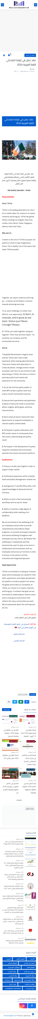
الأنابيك (32, 959)
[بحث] (2, 4)
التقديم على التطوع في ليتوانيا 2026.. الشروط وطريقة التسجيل (11, 733)
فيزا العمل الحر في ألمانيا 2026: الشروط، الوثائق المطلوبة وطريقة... (29, 788)
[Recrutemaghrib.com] (19, 4)
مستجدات (7, 980)
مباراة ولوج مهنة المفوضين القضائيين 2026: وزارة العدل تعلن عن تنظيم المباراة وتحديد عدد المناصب (12, 910)
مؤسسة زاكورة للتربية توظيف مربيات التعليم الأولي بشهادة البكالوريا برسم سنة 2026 (12, 898)
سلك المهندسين (29, 980)
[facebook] (32, 1005)
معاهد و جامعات (30, 984)
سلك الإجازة (12, 971)
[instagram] (23, 1005)
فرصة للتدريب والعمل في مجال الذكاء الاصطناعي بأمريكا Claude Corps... (29, 760)
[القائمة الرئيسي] (35, 4)
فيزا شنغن (17, 980)
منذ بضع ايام (31, 727)
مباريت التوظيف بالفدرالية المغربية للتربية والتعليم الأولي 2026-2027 (13, 887)
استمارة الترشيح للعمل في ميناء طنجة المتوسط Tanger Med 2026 (13, 842)
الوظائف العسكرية (14, 967)
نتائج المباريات (30, 988)
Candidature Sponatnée (13, 988)
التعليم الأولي (20, 959)
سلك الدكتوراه (30, 976)
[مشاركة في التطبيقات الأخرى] (8, 702)
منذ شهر (15, 780)
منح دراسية (12, 984)
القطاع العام (31, 967)
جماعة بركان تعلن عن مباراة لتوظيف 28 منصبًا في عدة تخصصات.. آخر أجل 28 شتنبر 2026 (13, 921)
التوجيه (8, 959)
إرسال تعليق (29, 808)
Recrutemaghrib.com (10, 1015)
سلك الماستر (13, 976)
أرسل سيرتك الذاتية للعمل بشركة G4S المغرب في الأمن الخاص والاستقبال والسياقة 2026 (13, 877)
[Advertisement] (19, 31)
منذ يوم (20, 905)
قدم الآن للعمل (19, 634)
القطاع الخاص (12, 963)
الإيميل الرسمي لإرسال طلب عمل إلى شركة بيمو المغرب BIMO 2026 (13, 932)
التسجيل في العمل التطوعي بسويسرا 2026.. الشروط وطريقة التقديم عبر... (10, 788)
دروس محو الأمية (29, 971)
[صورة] (30, 841)
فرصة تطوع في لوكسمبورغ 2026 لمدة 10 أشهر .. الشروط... (28, 733)
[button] (26, 702)
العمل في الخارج (30, 55)
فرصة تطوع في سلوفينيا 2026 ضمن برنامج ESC (11, 757)
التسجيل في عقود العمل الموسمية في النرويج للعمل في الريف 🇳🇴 (20, 625)
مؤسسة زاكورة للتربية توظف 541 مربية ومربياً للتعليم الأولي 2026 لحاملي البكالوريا (13, 865)
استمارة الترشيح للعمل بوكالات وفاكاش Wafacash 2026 (14, 941)
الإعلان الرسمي (19, 640)
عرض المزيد (7, 709)
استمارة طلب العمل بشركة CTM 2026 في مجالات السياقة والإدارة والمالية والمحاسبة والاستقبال (13, 853)
